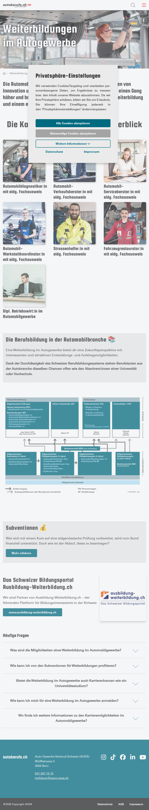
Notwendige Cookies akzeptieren (73, 133)
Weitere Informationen (71, 143)
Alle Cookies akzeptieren (73, 123)
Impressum (91, 151)
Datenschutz (54, 151)
